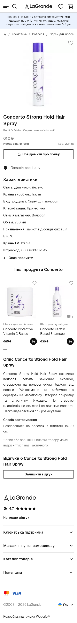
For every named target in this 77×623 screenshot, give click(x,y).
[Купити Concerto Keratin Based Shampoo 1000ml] (70, 341)
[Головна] (5, 34)
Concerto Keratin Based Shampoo (52, 331)
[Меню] (6, 6)
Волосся (38, 34)
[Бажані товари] (61, 6)
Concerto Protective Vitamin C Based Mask (18, 331)
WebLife (42, 616)
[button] (71, 6)
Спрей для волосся (63, 34)
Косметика (19, 34)
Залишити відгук (39, 474)
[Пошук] (14, 6)
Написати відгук (16, 518)
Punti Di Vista (12, 130)
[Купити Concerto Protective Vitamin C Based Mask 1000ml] (33, 341)
